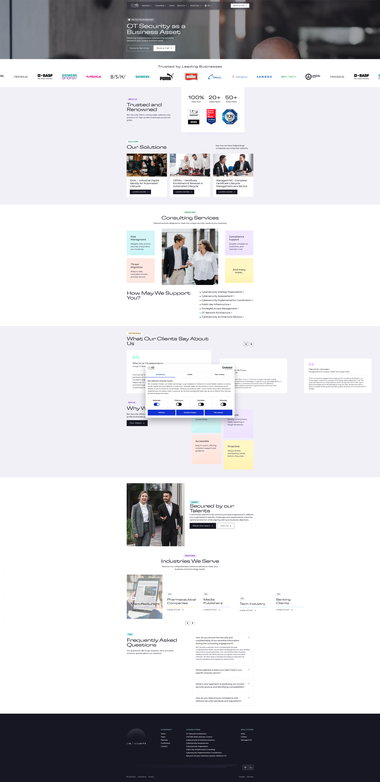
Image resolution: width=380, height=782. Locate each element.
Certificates (165, 743)
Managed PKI (246, 740)
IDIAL (243, 734)
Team (163, 737)
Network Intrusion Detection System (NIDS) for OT (206, 756)
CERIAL (244, 737)
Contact (164, 746)
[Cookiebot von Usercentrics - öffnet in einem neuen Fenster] (223, 368)
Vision (163, 734)
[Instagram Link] (245, 767)
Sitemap (250, 777)
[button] (147, 5)
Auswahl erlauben (190, 412)
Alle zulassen (218, 412)
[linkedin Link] (251, 767)
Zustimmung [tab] (160, 374)
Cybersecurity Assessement (197, 743)
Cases (171, 6)
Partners (164, 740)
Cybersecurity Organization (197, 746)
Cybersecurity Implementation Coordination (204, 753)
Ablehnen (161, 412)
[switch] (179, 404)
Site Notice (142, 777)
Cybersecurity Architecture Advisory (200, 740)
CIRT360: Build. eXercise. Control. (199, 737)
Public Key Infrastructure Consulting (200, 749)
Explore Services (139, 48)
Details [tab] (190, 374)
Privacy (151, 777)
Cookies (242, 777)
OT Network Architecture (196, 734)
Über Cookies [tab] (219, 374)
